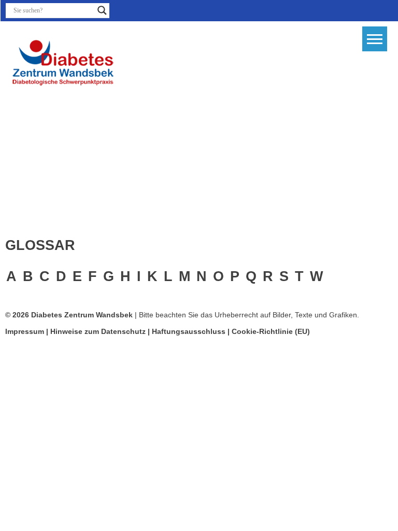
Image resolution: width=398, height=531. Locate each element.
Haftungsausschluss (188, 331)
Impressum (24, 331)
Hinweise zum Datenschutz (99, 331)
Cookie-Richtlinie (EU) (271, 331)
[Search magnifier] (102, 10)
